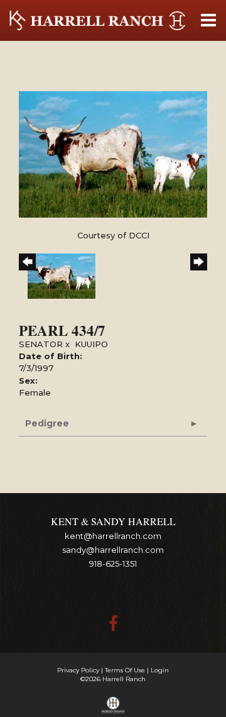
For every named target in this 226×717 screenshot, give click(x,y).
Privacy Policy (78, 670)
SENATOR (41, 344)
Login (160, 670)
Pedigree (47, 423)
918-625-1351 (113, 564)
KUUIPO (91, 344)
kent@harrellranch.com (113, 536)
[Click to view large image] (113, 153)
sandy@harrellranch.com (113, 550)
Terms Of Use (125, 670)
